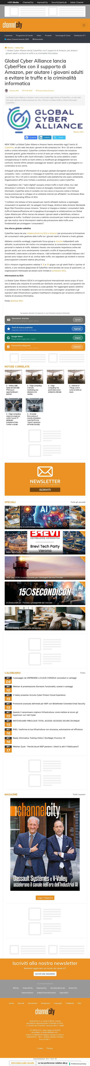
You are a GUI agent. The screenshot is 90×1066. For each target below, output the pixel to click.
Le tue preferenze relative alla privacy (55, 1063)
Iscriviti (78, 320)
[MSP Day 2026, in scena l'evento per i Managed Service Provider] (45, 568)
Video (39, 35)
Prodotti (48, 35)
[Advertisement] (47, 949)
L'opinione (8, 35)
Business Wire (14, 90)
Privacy (50, 1048)
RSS (79, 1003)
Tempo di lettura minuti (45, 90)
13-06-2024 (28, 90)
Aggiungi (77, 329)
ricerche (59, 241)
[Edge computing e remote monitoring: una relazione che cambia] (34, 376)
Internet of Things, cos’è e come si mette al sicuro (75, 388)
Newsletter (38, 39)
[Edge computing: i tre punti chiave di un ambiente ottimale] (55, 376)
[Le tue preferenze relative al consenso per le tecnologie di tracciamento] (77, 1064)
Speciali (21, 1003)
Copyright (58, 1003)
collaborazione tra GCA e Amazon (42, 233)
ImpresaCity (42, 2)
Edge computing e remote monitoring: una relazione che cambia (34, 389)
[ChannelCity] (12, 25)
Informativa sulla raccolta (22, 1063)
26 (48, 264)
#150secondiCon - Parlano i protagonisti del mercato (29, 602)
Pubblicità (70, 1003)
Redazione (45, 1003)
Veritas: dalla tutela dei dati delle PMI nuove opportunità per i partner (12, 389)
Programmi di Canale (24, 35)
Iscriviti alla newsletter (45, 974)
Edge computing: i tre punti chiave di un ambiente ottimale (54, 388)
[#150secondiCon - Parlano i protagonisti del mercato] (45, 593)
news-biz (19, 47)
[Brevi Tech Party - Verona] (45, 543)
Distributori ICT (80, 35)
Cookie (40, 1048)
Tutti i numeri (79, 794)
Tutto (82, 673)
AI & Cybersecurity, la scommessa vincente (24, 526)
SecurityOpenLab (59, 2)
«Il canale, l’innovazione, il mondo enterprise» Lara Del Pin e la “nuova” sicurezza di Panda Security (34, 419)
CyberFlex (9, 147)
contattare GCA (59, 270)
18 (43, 264)
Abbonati (77, 347)
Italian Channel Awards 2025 (17, 39)
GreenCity (73, 988)
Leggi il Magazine (45, 898)
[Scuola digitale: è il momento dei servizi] (45, 618)
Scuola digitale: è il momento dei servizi (23, 628)
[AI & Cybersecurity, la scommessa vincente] (45, 517)
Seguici (78, 338)
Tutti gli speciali (78, 502)
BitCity (16, 988)
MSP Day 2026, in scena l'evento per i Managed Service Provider (34, 577)
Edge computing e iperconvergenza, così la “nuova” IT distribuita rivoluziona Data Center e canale (13, 419)
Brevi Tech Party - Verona (17, 552)
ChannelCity (28, 2)
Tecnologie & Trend (62, 35)
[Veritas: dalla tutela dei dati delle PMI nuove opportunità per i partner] (13, 376)
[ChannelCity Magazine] (45, 844)
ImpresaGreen (27, 992)
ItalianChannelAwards (46, 992)
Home (10, 47)
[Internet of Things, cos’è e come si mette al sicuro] (76, 376)
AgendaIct (64, 992)
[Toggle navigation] (84, 25)
